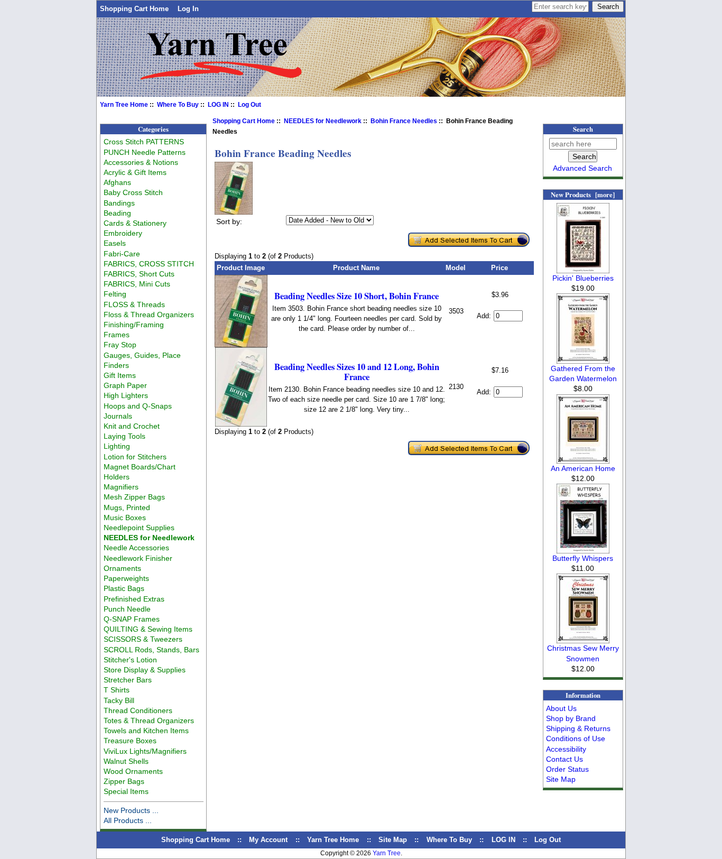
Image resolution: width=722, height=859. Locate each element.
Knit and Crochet (132, 426)
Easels (115, 243)
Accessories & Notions (141, 162)
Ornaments (122, 568)
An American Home (583, 468)
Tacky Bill (119, 700)
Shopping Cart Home (134, 9)
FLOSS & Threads (134, 304)
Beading (117, 213)
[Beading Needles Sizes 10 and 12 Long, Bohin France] (241, 424)
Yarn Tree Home (124, 104)
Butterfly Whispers (582, 558)
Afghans (117, 182)
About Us (561, 708)
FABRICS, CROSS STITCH (149, 264)
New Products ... (131, 810)
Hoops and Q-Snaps (138, 406)
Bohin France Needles (404, 121)
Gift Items (120, 375)
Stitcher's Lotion (130, 659)
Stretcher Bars (128, 680)
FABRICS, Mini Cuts (137, 284)
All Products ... (128, 820)
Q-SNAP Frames (132, 619)
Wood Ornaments (133, 771)
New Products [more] (583, 194)
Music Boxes (125, 517)
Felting (115, 294)
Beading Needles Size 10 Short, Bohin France (356, 295)
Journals (118, 416)
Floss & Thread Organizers (149, 314)
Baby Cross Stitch (133, 192)
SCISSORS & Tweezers (143, 639)
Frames (116, 334)
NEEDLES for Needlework (323, 121)
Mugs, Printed (127, 507)
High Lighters (126, 395)
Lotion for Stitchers (135, 456)
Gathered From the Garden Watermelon (583, 373)
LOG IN (218, 104)
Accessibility (566, 749)
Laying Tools (124, 436)
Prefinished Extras (134, 599)
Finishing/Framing (134, 324)
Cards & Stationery (135, 223)
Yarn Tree (387, 853)
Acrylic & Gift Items (135, 172)
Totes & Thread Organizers (149, 720)
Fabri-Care (122, 254)
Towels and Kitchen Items (146, 730)
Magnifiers (121, 487)
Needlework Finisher (138, 558)
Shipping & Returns (578, 728)
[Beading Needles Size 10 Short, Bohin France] (241, 345)
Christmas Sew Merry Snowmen (583, 653)
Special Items (126, 791)
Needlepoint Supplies (139, 527)
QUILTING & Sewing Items (148, 629)
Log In (188, 9)
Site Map (561, 779)
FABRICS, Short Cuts (139, 274)
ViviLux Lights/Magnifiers (145, 751)
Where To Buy (178, 104)
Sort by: (229, 221)
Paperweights (126, 578)
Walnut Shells (126, 761)
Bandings (119, 203)
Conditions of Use (575, 738)
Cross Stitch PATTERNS (144, 141)
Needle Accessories (136, 547)
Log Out (249, 104)
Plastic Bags (124, 588)
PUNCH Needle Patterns (145, 152)
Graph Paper (125, 385)
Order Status (567, 769)
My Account (268, 840)
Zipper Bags (124, 781)
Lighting (117, 446)
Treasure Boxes (130, 740)
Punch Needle (127, 609)
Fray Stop (120, 344)
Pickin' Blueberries (583, 278)
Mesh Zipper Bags (134, 497)
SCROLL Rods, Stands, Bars (151, 649)
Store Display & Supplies (145, 670)
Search (583, 129)
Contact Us (564, 759)
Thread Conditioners (138, 710)
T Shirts (116, 690)
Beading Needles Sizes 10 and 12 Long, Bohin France (356, 371)
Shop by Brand (571, 718)
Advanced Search (582, 168)
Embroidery (123, 233)
